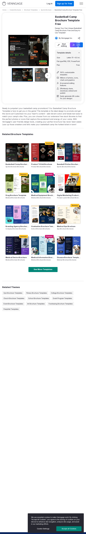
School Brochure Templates (38, 298)
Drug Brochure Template (16, 195)
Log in (49, 3)
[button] (62, 44)
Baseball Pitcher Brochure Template (68, 164)
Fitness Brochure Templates (36, 293)
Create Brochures (15, 10)
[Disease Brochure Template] (68, 245)
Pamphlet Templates (11, 309)
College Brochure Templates (61, 293)
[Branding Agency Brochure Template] (17, 214)
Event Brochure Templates (13, 304)
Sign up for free (64, 3)
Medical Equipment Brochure (43, 195)
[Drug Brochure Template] (17, 183)
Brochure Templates (31, 10)
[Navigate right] (48, 75)
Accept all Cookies (69, 529)
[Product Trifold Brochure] (43, 152)
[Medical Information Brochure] (43, 245)
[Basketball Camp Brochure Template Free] (17, 152)
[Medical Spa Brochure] (68, 214)
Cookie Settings (43, 529)
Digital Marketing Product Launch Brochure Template (68, 195)
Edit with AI (78, 44)
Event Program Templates (62, 298)
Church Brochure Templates (14, 298)
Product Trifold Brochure (41, 164)
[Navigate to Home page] (12, 3)
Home (4, 10)
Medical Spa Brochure (66, 226)
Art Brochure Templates (36, 304)
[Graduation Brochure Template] (43, 214)
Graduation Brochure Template (43, 226)
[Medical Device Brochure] (17, 245)
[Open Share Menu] (79, 38)
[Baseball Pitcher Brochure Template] (68, 152)
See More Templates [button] (43, 269)
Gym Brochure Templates (13, 293)
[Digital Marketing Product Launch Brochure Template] (68, 183)
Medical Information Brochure (43, 257)
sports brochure (46, 10)
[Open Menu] (81, 3)
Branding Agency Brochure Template (17, 226)
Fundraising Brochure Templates (61, 304)
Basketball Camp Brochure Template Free (17, 164)
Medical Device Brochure (16, 257)
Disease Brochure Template (68, 257)
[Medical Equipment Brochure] (43, 183)
